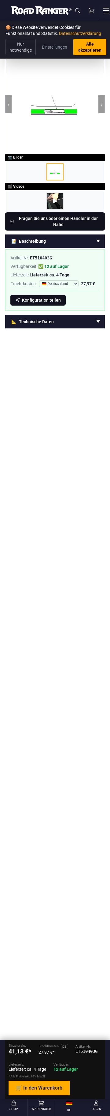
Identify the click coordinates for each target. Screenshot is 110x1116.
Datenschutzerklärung (80, 33)
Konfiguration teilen (41, 300)
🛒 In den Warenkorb (39, 1088)
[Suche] (78, 11)
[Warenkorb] (91, 10)
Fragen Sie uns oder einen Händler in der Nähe (58, 221)
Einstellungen (54, 47)
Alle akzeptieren (89, 47)
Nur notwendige (20, 47)
